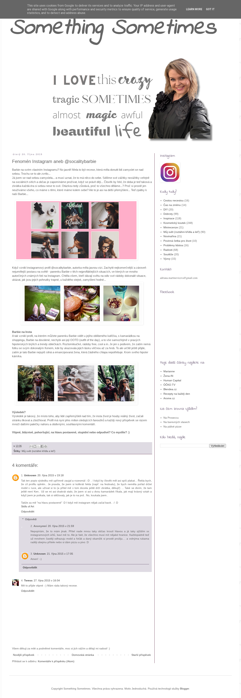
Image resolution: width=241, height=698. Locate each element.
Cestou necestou (173, 200)
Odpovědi (31, 519)
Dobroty (168, 213)
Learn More (194, 9)
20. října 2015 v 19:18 (50, 475)
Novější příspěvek (23, 654)
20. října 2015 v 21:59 (61, 526)
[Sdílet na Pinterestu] (45, 446)
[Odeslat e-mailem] (31, 446)
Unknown (30, 475)
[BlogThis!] (35, 446)
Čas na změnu (172, 204)
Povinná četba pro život (177, 240)
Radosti (167, 249)
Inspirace (168, 218)
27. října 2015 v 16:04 (47, 580)
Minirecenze (170, 227)
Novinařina (169, 236)
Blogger (184, 688)
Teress (28, 580)
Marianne (169, 371)
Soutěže (168, 254)
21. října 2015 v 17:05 (60, 553)
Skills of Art (27, 506)
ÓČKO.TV (169, 384)
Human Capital (172, 380)
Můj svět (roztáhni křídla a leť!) (38, 451)
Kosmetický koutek (174, 222)
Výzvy (166, 258)
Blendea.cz (170, 389)
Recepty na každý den (176, 393)
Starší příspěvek (141, 654)
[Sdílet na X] (38, 446)
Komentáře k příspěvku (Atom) (56, 661)
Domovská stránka (83, 654)
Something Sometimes (112, 28)
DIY (165, 209)
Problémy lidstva (173, 245)
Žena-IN (168, 375)
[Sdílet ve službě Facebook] (42, 446)
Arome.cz (169, 398)
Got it (210, 9)
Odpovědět (27, 511)
